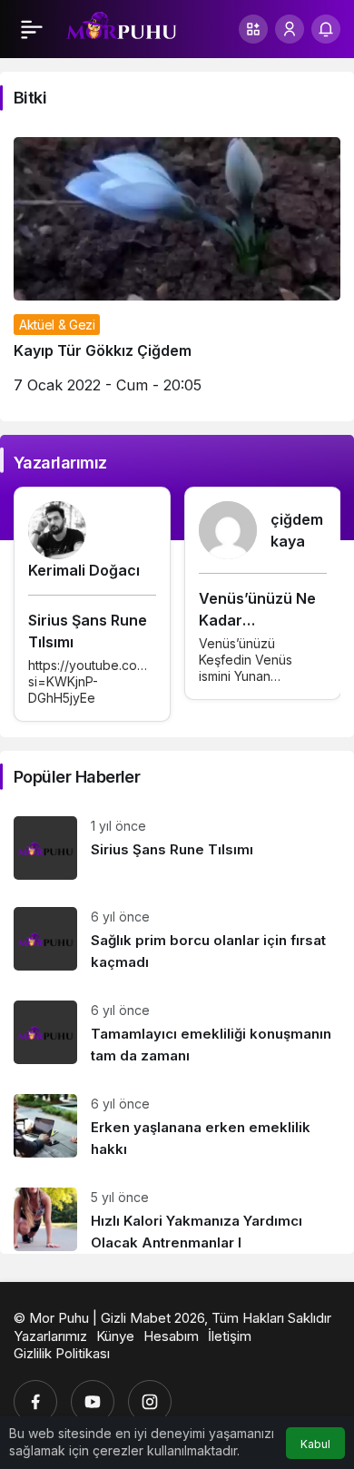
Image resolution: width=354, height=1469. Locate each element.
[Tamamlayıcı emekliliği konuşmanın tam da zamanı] (177, 1033)
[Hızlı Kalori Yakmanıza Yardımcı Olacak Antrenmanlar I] (177, 1214)
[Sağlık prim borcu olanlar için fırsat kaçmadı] (177, 940)
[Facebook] (35, 1402)
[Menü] (32, 29)
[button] (253, 29)
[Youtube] (92, 1402)
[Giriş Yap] (289, 29)
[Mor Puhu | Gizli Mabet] (121, 27)
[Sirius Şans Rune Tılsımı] (177, 848)
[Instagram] (150, 1402)
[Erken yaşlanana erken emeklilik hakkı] (177, 1127)
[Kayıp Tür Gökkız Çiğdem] (177, 272)
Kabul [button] (315, 1444)
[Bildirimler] (325, 29)
